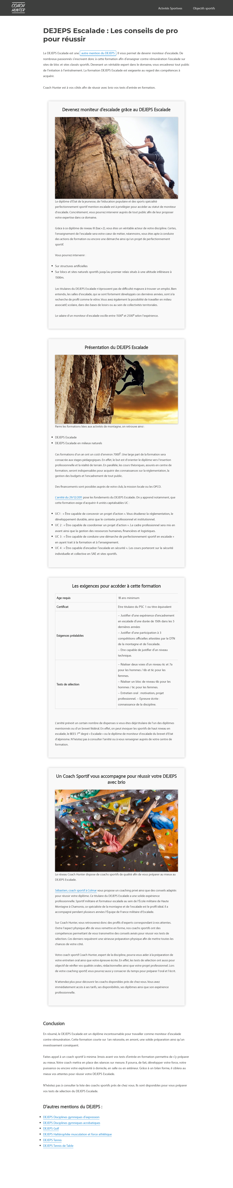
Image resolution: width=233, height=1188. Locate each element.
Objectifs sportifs (204, 8)
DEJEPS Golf (51, 1128)
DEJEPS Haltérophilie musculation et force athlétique (77, 1134)
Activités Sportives (170, 8)
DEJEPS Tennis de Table (58, 1145)
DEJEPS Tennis (52, 1140)
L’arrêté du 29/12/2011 (68, 497)
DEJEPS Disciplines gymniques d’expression (71, 1117)
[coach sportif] (18, 8)
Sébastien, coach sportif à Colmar (76, 890)
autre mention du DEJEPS (98, 53)
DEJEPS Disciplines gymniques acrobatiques (71, 1122)
